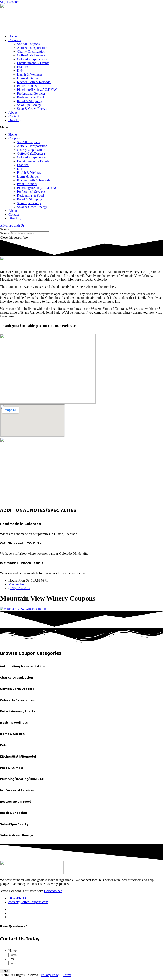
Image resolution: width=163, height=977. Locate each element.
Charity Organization (31, 51)
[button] (81, 127)
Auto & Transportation (32, 48)
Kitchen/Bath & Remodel (34, 82)
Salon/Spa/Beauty (29, 105)
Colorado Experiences (32, 59)
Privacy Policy (50, 975)
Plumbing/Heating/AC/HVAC (37, 89)
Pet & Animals (27, 86)
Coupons (14, 40)
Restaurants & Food (30, 97)
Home (12, 36)
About (12, 112)
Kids (20, 70)
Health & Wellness (29, 74)
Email (12, 959)
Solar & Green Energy (32, 108)
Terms (67, 975)
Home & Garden (28, 78)
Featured (23, 67)
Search (4, 233)
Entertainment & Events (33, 63)
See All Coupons (28, 44)
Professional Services (31, 93)
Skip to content (10, 2)
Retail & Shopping (29, 101)
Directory (14, 120)
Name (12, 950)
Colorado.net (53, 891)
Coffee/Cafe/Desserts (31, 55)
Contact (13, 116)
